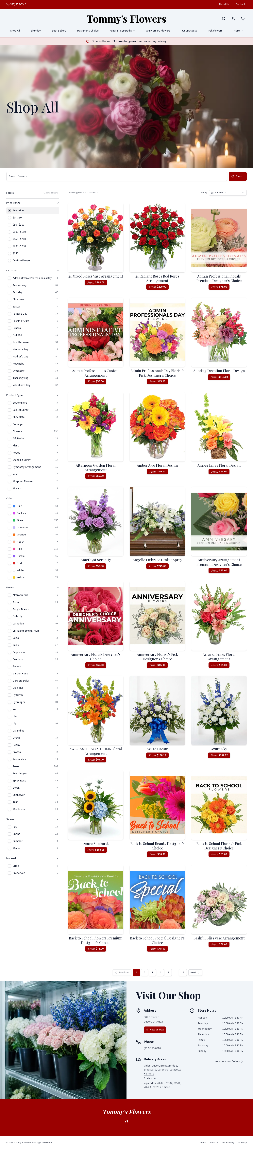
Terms (203, 1142)
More (237, 31)
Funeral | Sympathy (121, 31)
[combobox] (228, 193)
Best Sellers (59, 31)
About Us (224, 4)
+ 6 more (149, 1074)
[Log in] (233, 19)
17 (182, 973)
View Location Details (227, 1061)
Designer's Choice (88, 31)
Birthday (36, 31)
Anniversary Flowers (158, 31)
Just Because (189, 31)
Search (240, 176)
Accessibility (228, 1142)
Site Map (242, 1142)
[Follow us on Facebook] (126, 1122)
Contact (240, 4)
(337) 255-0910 (17, 4)
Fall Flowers (216, 31)
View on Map (156, 1030)
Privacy (214, 1142)
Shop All (15, 31)
